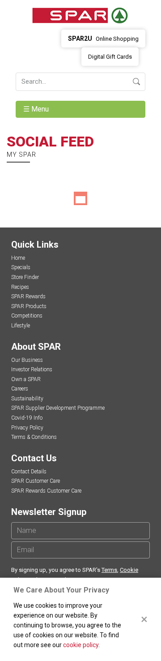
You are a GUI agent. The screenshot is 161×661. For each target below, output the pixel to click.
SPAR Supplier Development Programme (58, 408)
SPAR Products (29, 306)
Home (18, 258)
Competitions (26, 316)
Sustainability (27, 398)
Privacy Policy (27, 428)
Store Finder (25, 277)
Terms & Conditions (34, 437)
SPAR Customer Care (35, 481)
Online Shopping (103, 38)
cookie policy (80, 644)
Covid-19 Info (26, 418)
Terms (109, 570)
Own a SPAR (26, 379)
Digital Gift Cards (110, 56)
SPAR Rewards (28, 296)
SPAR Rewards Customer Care (46, 491)
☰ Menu (37, 109)
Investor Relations (31, 369)
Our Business (27, 360)
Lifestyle (20, 325)
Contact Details (29, 471)
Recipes (20, 287)
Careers (19, 389)
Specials (20, 267)
